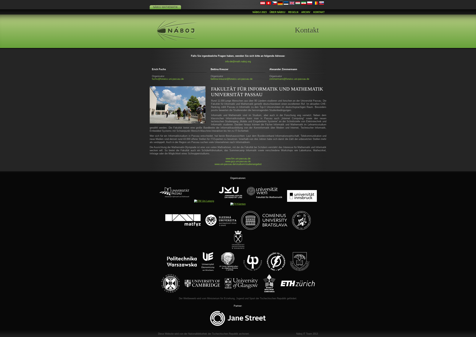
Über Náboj (277, 12)
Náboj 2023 (260, 12)
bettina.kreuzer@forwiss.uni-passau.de (232, 79)
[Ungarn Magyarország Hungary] (298, 4)
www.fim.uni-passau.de (238, 158)
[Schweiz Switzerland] (268, 4)
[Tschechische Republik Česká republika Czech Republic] (274, 4)
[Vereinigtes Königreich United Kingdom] (292, 4)
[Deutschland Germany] (280, 4)
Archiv (305, 12)
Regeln (293, 12)
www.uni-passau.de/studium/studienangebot (238, 164)
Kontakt (319, 12)
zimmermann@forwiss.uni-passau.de (289, 79)
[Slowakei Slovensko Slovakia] (322, 4)
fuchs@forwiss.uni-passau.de (168, 79)
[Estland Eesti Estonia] (286, 4)
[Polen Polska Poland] (310, 4)
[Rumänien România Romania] (316, 4)
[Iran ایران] (304, 4)
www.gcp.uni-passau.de (238, 161)
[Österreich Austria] (263, 4)
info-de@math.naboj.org (238, 61)
